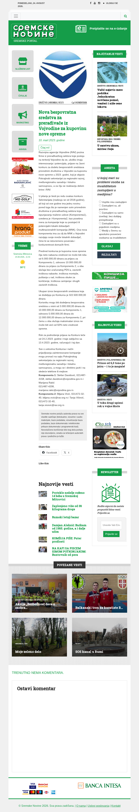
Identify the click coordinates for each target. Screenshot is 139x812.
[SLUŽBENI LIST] (23, 60)
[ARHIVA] (23, 141)
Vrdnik (117, 139)
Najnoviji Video (109, 325)
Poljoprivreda (104, 142)
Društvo (43, 102)
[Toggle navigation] (16, 16)
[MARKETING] (23, 114)
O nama (81, 805)
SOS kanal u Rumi (89, 652)
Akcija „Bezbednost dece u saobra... (35, 606)
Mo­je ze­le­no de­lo (28, 652)
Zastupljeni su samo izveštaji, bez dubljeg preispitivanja (111, 216)
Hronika (53, 102)
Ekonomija (112, 86)
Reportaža (102, 139)
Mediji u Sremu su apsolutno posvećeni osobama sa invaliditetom (112, 234)
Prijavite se (111, 533)
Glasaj (107, 246)
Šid (124, 360)
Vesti (61, 102)
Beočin (37, 600)
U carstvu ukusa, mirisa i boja (108, 147)
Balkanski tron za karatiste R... (99, 608)
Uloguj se (112, 3)
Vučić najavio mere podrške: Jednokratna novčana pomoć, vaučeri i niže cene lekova (110, 98)
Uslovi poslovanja (98, 805)
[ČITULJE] (23, 87)
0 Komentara (80, 102)
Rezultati (109, 254)
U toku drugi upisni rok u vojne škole (110, 404)
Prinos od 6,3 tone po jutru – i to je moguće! (111, 364)
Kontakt (116, 805)
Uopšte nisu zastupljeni (114, 202)
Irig (110, 139)
